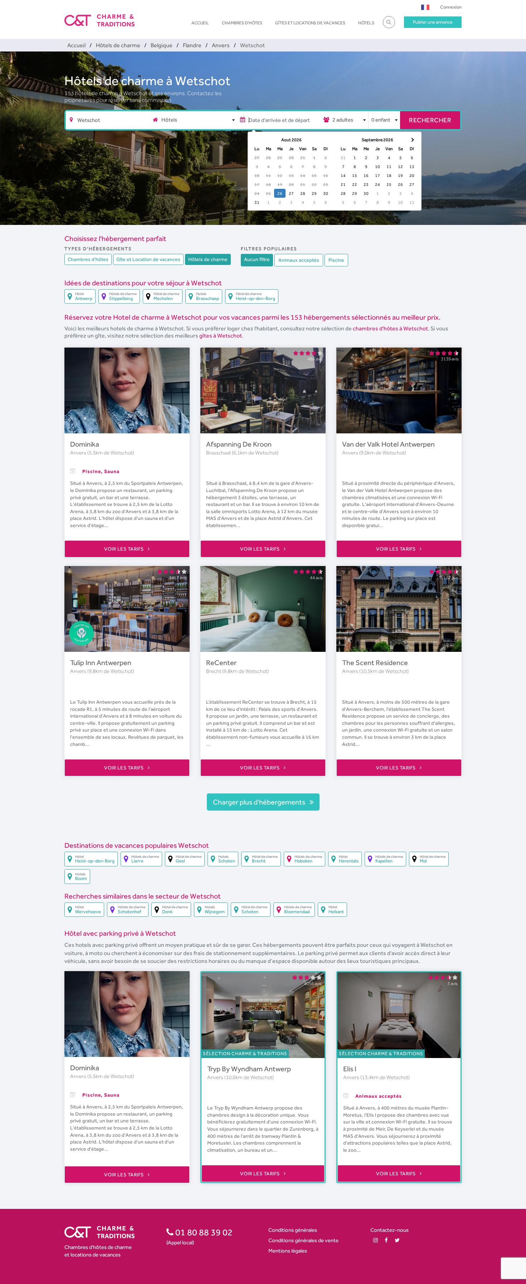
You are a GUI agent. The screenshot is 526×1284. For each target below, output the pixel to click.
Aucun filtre (257, 259)
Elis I (349, 1069)
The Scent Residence (375, 662)
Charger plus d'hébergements (260, 802)
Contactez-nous (389, 1230)
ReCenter (221, 662)
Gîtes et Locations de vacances (310, 22)
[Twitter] (397, 1240)
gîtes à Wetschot (220, 335)
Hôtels (366, 22)
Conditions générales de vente (303, 1240)
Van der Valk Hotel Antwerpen (388, 444)
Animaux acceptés (298, 260)
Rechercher (430, 120)
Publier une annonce (433, 22)
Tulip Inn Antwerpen (100, 662)
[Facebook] (386, 1240)
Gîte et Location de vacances (148, 259)
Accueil (200, 22)
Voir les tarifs (124, 549)
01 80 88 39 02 (203, 1232)
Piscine (336, 260)
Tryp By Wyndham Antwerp (249, 1069)
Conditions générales (292, 1230)
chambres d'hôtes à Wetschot (390, 328)
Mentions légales (287, 1251)
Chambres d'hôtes (242, 22)
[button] (425, 7)
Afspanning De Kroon (239, 444)
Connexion (451, 7)
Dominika (84, 444)
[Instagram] (375, 1240)
